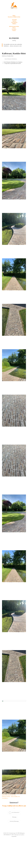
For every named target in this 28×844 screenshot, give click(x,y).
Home (14, 15)
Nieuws (14, 27)
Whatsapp (14, 817)
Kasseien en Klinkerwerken (14, 16)
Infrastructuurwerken (14, 26)
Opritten (14, 21)
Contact (14, 30)
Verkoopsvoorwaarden (19, 834)
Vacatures (14, 29)
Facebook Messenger (14, 821)
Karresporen (14, 22)
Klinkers (14, 23)
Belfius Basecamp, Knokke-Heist (9, 794)
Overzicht (14, 19)
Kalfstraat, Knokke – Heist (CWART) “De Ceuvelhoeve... (11, 797)
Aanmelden (14, 836)
